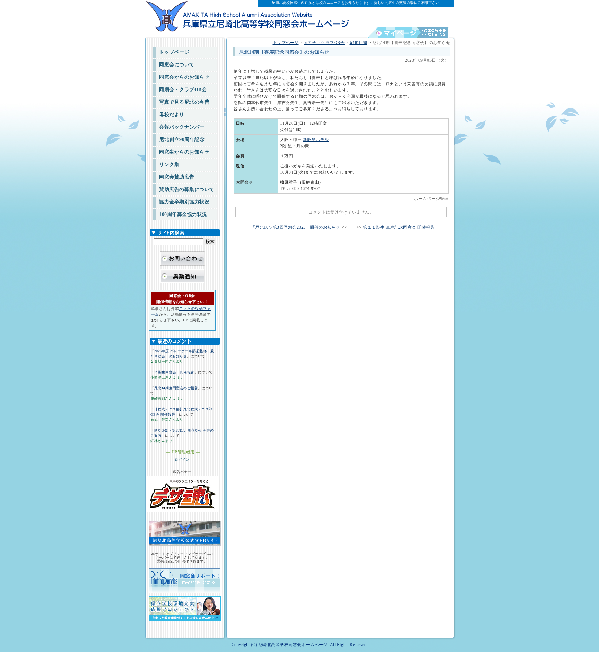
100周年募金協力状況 (183, 214)
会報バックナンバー (182, 127)
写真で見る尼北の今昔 (184, 102)
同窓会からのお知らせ (184, 77)
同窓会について (176, 64)
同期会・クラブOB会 (183, 89)
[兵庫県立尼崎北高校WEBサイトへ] (184, 533)
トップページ (174, 52)
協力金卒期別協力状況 (184, 202)
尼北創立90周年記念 (182, 139)
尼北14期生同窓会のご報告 (176, 388)
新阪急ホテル (316, 139)
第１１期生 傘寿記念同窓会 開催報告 (399, 227)
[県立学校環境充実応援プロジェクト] (184, 606)
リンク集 (169, 164)
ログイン (182, 459)
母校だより (171, 114)
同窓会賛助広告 (176, 177)
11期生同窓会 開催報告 (174, 372)
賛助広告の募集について (187, 189)
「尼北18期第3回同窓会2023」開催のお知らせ (295, 227)
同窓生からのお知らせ (184, 152)
